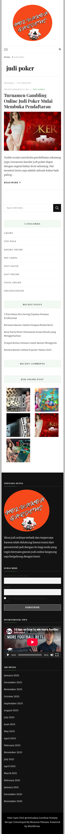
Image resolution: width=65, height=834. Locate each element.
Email (7, 587)
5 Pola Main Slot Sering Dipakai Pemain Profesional (26, 316)
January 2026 (11, 675)
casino (8, 233)
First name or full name (16, 575)
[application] (32, 642)
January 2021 (11, 787)
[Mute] (51, 654)
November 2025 (13, 689)
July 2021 (9, 759)
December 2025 (13, 682)
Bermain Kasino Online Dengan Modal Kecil (28, 325)
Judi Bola (10, 241)
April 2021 (9, 766)
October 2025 (11, 696)
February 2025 (12, 745)
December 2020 (13, 794)
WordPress (34, 826)
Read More (11, 182)
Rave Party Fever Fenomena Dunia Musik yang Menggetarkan (30, 334)
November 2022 (13, 752)
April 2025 (10, 738)
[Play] (8, 654)
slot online (11, 274)
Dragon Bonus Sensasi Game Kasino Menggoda (30, 343)
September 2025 (13, 703)
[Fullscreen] (57, 654)
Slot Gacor (11, 266)
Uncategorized (14, 291)
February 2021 (12, 780)
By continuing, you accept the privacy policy (25, 599)
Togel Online (12, 282)
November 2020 (13, 801)
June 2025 (9, 724)
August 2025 (11, 710)
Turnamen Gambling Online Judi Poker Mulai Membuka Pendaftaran (28, 100)
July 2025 (9, 717)
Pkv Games (39, 89)
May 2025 (9, 731)
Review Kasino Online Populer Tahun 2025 (28, 349)
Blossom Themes (39, 822)
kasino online (13, 249)
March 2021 (10, 773)
